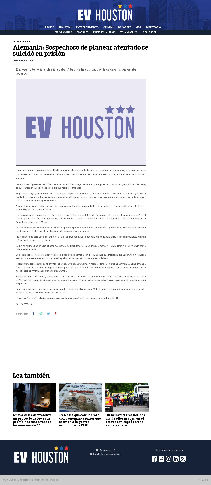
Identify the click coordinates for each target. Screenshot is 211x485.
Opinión (108, 27)
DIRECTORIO (153, 27)
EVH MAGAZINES (128, 32)
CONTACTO (83, 32)
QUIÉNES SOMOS (63, 32)
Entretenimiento (87, 27)
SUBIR (205, 480)
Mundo (50, 27)
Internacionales (21, 41)
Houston (65, 27)
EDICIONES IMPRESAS (104, 32)
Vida (138, 27)
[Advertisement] (81, 347)
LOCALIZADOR (149, 32)
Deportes (124, 27)
